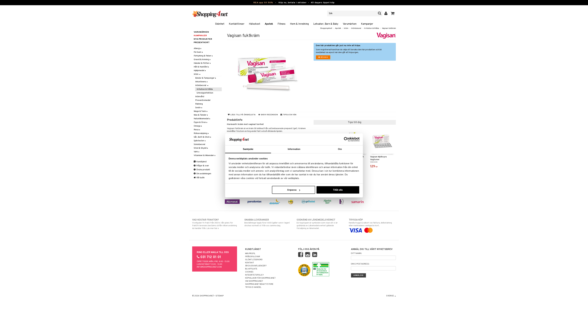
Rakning (199, 104)
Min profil (250, 253)
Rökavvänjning (201, 133)
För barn (198, 52)
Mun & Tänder (200, 115)
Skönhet (219, 24)
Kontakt (249, 263)
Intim (346, 28)
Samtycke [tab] (248, 149)
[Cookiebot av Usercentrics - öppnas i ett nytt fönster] (346, 139)
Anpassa (291, 189)
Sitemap (220, 296)
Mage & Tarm (200, 111)
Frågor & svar (202, 165)
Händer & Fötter (202, 63)
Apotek (269, 24)
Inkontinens (201, 81)
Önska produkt (203, 169)
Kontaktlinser (236, 24)
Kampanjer (367, 24)
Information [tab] (294, 149)
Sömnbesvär (199, 144)
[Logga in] (386, 13)
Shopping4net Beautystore (259, 284)
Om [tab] (340, 149)
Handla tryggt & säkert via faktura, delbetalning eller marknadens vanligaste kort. (370, 223)
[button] (393, 13)
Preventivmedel (202, 100)
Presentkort (201, 42)
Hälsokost (254, 24)
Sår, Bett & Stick (202, 137)
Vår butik (200, 177)
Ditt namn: (356, 253)
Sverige (390, 296)
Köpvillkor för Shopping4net (260, 278)
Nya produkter (203, 39)
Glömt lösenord (254, 260)
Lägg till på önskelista (243, 115)
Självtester (199, 140)
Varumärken (349, 24)
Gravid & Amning (201, 59)
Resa (196, 129)
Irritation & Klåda (371, 28)
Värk (196, 151)
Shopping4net (326, 28)
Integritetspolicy (254, 275)
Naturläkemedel (201, 118)
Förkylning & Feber (203, 56)
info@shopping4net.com (209, 267)
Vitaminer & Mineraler (204, 155)
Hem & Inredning (299, 24)
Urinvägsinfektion (205, 93)
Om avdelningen (203, 173)
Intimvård (199, 96)
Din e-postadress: (360, 264)
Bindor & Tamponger (205, 78)
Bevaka (324, 57)
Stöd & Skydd (200, 148)
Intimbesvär (356, 28)
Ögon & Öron (200, 122)
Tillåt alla (338, 189)
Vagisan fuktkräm (389, 28)
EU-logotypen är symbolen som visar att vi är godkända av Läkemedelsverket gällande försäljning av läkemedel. (317, 224)
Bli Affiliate (251, 269)
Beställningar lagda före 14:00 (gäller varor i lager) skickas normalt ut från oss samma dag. (267, 223)
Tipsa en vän (289, 115)
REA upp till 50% (263, 2)
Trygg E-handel (253, 287)
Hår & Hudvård (201, 67)
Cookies (249, 272)
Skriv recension (269, 115)
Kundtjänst (201, 161)
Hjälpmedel (199, 70)
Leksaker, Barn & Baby (325, 24)
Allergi (197, 48)
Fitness (281, 24)
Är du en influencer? (256, 266)
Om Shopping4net (254, 281)
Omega (197, 126)
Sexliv (198, 107)
